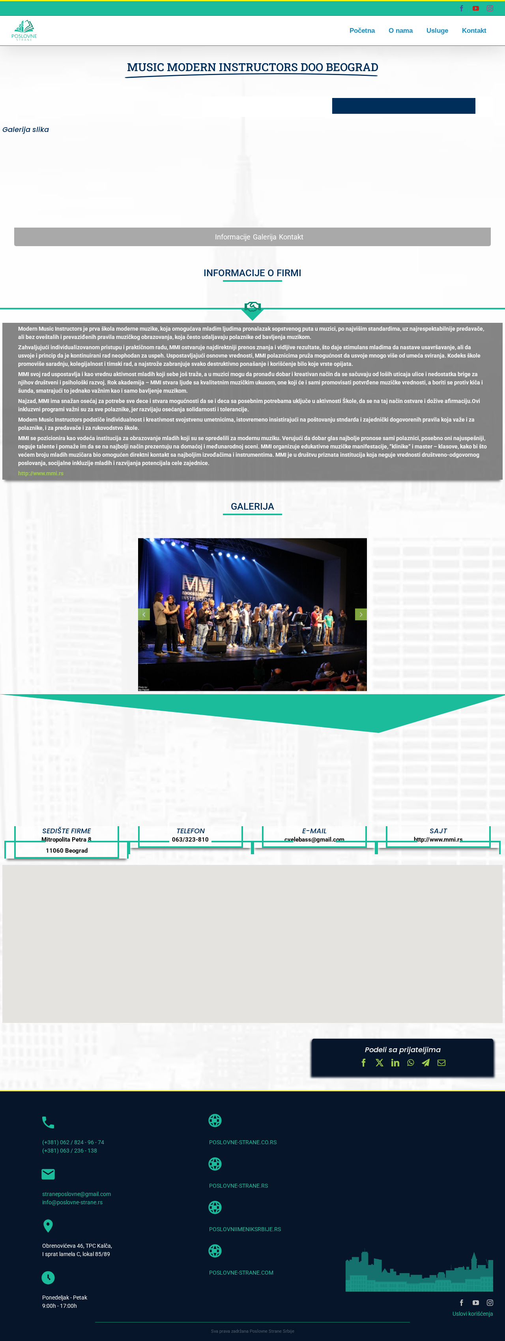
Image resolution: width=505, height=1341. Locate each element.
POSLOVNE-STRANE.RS (238, 1186)
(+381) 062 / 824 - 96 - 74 (73, 1142)
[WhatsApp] (410, 1063)
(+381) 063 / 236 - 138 (69, 1150)
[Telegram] (426, 1063)
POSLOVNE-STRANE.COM (241, 1272)
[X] (379, 1063)
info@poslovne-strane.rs (72, 1202)
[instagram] (490, 1303)
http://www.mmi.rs (41, 473)
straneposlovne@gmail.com (76, 1194)
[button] (144, 614)
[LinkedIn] (395, 1063)
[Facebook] (364, 1063)
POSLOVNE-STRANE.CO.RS (243, 1142)
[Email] (441, 1063)
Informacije (233, 237)
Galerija (265, 237)
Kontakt (291, 237)
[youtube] (476, 1303)
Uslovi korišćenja (473, 1314)
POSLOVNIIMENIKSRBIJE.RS (245, 1229)
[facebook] (461, 1303)
